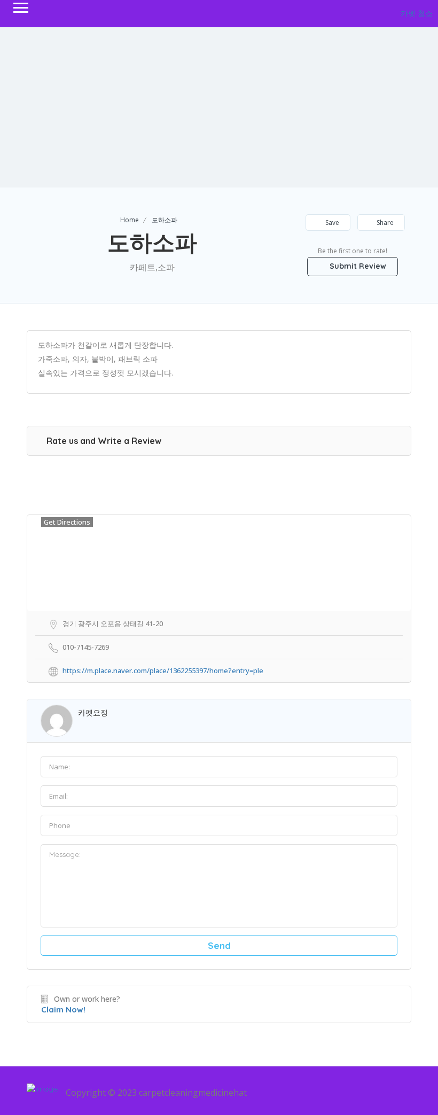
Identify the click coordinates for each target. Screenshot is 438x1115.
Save (331, 222)
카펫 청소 (417, 13)
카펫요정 (93, 712)
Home (129, 219)
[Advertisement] (219, 107)
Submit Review (356, 266)
